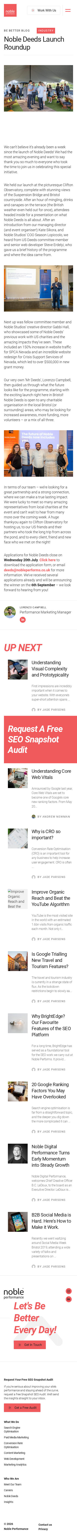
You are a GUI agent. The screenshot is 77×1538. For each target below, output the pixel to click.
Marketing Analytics (15, 1464)
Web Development (14, 1458)
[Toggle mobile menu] (68, 10)
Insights (8, 1501)
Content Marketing (14, 1452)
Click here (47, 560)
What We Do (11, 1421)
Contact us (45, 1524)
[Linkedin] (23, 620)
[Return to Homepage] (10, 10)
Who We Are (11, 1478)
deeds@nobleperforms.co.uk (27, 570)
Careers (8, 1490)
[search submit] (55, 25)
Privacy (43, 1529)
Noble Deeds (11, 1496)
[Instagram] (69, 1291)
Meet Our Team (12, 1484)
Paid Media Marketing (16, 1437)
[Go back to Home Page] (33, 1294)
